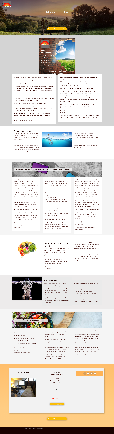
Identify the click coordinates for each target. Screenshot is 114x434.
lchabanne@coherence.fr (56, 398)
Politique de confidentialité (38, 428)
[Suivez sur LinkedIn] (91, 373)
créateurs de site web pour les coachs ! (40, 432)
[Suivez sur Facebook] (84, 373)
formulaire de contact (56, 404)
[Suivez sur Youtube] (94, 373)
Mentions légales (28, 428)
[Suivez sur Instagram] (88, 373)
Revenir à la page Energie (56, 29)
